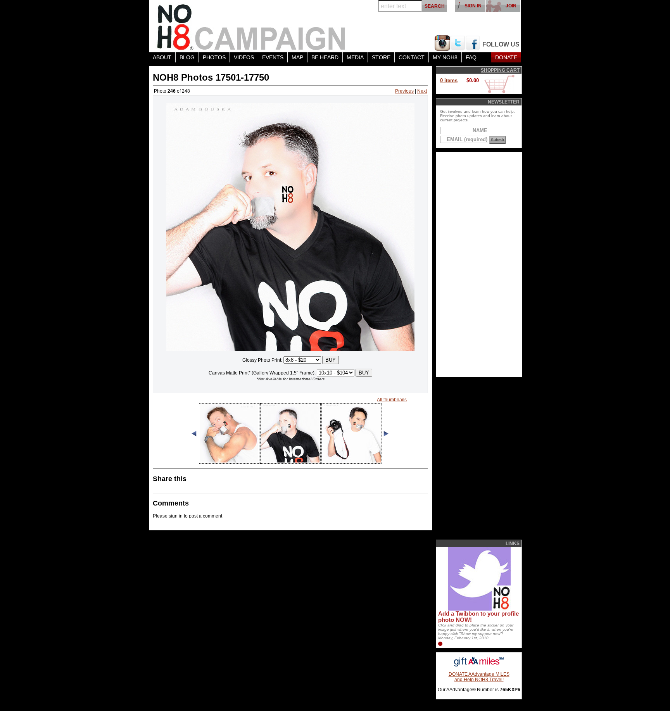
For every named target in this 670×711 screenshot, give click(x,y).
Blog (187, 57)
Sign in (473, 6)
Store (381, 57)
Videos (244, 57)
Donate (506, 57)
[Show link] (478, 609)
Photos (214, 57)
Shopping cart (500, 70)
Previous (404, 91)
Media (355, 57)
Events (272, 57)
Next (422, 91)
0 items (449, 80)
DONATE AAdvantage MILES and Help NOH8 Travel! (479, 676)
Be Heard (324, 57)
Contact (412, 57)
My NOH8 (445, 57)
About (162, 57)
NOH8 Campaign (251, 26)
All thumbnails (392, 399)
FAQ (471, 57)
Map (297, 57)
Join (511, 6)
